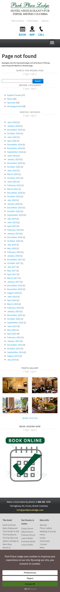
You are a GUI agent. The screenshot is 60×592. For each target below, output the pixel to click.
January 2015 (13, 341)
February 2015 (14, 337)
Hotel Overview (9, 525)
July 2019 (11, 218)
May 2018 (11, 248)
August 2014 (13, 355)
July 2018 (11, 244)
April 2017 (11, 274)
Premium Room (28, 535)
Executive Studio (28, 541)
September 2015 (15, 322)
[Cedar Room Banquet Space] (44, 385)
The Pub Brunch (9, 534)
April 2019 (11, 226)
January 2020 (13, 203)
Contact (43, 544)
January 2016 (13, 311)
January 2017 (13, 281)
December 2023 (14, 163)
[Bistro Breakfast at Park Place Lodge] (15, 405)
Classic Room (27, 528)
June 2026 (12, 122)
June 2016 (12, 296)
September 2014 (15, 352)
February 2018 (14, 252)
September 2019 (15, 215)
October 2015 (13, 318)
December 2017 (14, 259)
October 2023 (13, 166)
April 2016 (11, 300)
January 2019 (13, 233)
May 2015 (11, 329)
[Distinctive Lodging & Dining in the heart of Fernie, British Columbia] (30, 8)
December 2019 (14, 207)
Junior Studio (27, 538)
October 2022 (13, 177)
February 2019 (14, 229)
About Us (7, 547)
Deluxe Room (27, 531)
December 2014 (14, 344)
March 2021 (12, 189)
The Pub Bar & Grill (11, 531)
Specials (45, 21)
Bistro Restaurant (10, 528)
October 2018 (13, 240)
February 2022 (14, 185)
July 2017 (11, 266)
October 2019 (13, 211)
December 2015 (14, 315)
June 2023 (12, 170)
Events (42, 538)
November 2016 (14, 289)
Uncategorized (14, 106)
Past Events (45, 541)
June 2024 (12, 155)
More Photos (30, 418)
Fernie (42, 534)
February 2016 (14, 307)
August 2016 (13, 292)
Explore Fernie (14, 95)
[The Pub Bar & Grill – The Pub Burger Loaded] (44, 405)
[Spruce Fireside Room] (15, 385)
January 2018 (13, 255)
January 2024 (13, 159)
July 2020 (11, 200)
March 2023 (12, 174)
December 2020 (14, 192)
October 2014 (13, 348)
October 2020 (13, 196)
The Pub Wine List (10, 538)
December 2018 (14, 237)
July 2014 (11, 359)
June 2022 (12, 181)
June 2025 (12, 137)
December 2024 (14, 144)
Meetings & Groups (48, 531)
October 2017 (13, 263)
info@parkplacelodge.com (30, 509)
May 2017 (11, 270)
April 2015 (11, 333)
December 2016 (14, 285)
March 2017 (12, 278)
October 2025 (13, 133)
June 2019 (12, 222)
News (9, 98)
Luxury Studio (27, 544)
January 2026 (13, 125)
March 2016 (12, 304)
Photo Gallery (32, 21)
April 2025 (11, 140)
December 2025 (14, 129)
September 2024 (15, 151)
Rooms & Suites (18, 21)
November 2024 (14, 148)
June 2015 (12, 326)
